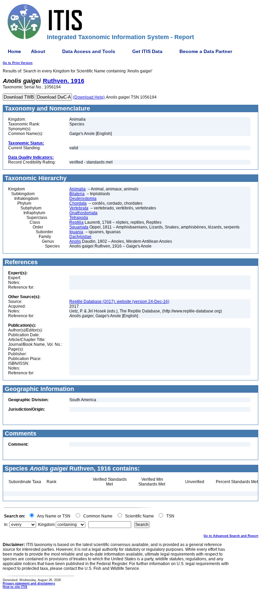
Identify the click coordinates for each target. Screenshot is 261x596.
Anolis (75, 241)
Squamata (78, 227)
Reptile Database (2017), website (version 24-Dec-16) (119, 301)
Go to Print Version (18, 63)
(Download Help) (89, 97)
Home (14, 51)
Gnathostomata (83, 212)
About (38, 51)
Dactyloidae (80, 236)
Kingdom (46, 524)
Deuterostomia (83, 198)
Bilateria (77, 193)
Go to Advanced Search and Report (231, 536)
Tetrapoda (78, 217)
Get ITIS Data (147, 51)
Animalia (77, 189)
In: (6, 524)
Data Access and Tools (88, 51)
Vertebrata (78, 208)
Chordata (78, 203)
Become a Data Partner (205, 51)
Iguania (76, 231)
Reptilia (76, 222)
